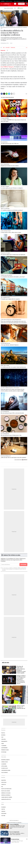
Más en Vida (5, 662)
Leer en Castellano (4, 5)
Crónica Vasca (4, 761)
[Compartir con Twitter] (4, 94)
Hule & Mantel (4, 772)
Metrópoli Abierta (5, 759)
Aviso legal (3, 782)
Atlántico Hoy (4, 768)
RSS (2, 786)
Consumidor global (5, 770)
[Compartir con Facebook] (2, 94)
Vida (2, 737)
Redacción (3, 50)
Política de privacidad (6, 788)
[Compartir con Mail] (12, 94)
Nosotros (3, 780)
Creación (3, 739)
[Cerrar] (26, 839)
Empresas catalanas (5, 793)
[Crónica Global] (9, 4)
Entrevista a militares (8, 1)
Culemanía (3, 764)
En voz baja (3, 752)
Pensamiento (4, 741)
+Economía (3, 745)
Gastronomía (4, 747)
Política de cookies (5, 790)
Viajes (2, 743)
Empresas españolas (5, 795)
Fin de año (8, 47)
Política (3, 732)
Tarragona (13, 47)
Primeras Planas (5, 749)
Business (3, 735)
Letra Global (4, 766)
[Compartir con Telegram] (9, 94)
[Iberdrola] (20, 8)
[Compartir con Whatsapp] (7, 94)
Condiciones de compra (6, 797)
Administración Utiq (6, 799)
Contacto (3, 784)
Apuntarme (23, 564)
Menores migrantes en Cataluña (19, 1)
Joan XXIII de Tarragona (7, 67)
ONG (4, 47)
